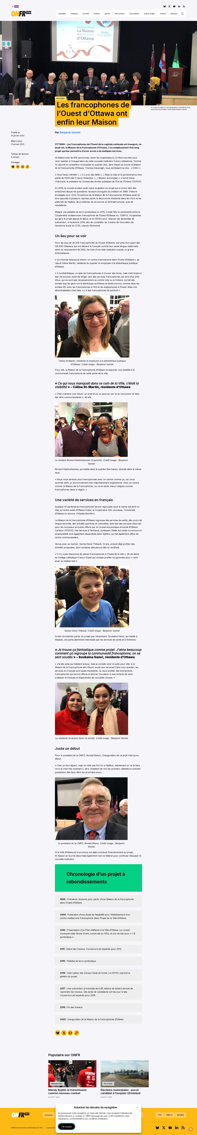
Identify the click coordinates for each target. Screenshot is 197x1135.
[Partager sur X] (18, 167)
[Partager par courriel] (23, 167)
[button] (137, 1107)
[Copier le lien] (27, 167)
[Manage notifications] (191, 1129)
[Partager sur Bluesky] (13, 167)
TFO (160, 1115)
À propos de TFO (52, 1128)
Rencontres (119, 13)
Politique (74, 13)
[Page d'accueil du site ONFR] (21, 14)
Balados (174, 13)
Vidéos (163, 13)
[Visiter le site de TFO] (15, 6)
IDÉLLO (169, 1115)
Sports (107, 13)
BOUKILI (180, 1115)
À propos (49, 1115)
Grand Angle (149, 13)
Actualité (62, 13)
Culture (97, 13)
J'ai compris (66, 1126)
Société (86, 13)
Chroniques (134, 13)
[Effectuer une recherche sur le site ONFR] (182, 14)
